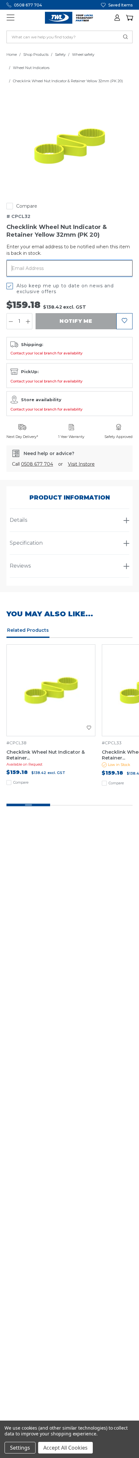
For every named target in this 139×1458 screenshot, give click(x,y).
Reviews (20, 566)
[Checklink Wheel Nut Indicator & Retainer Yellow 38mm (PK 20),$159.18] (50, 690)
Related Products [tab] (28, 630)
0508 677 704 (28, 5)
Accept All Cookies (65, 1447)
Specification (26, 543)
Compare (26, 206)
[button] (117, 18)
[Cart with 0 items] (129, 18)
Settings (20, 1447)
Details (18, 520)
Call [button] (32, 464)
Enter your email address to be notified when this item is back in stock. (68, 250)
